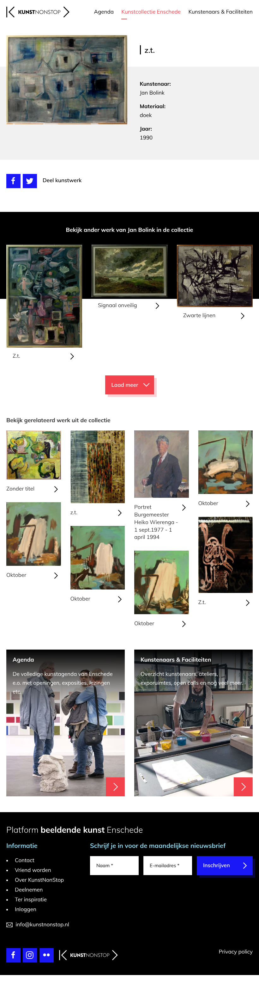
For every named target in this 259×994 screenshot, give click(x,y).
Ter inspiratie (31, 899)
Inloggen (25, 909)
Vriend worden (33, 870)
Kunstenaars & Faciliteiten (220, 12)
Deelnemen (29, 889)
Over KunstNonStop (39, 880)
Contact (24, 860)
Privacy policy (236, 951)
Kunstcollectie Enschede (151, 12)
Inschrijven (216, 865)
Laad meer (124, 385)
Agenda (104, 12)
